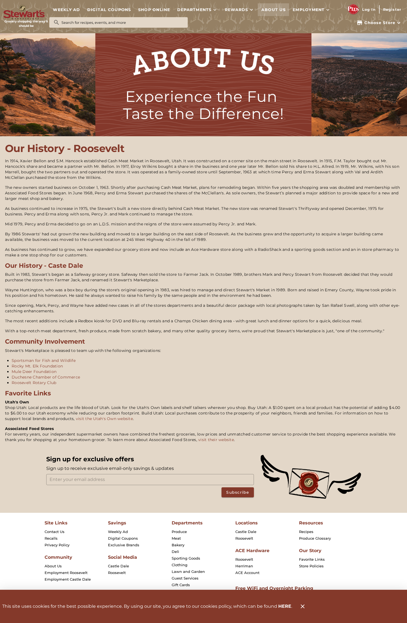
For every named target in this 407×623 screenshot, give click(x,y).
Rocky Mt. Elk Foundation (37, 366)
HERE (284, 606)
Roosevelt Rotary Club (34, 382)
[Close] (303, 606)
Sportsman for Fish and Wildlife (44, 360)
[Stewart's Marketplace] (26, 12)
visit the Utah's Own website (104, 418)
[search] (122, 22)
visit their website (216, 439)
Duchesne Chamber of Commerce (46, 377)
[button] (197, 9)
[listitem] (55, 531)
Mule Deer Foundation (34, 371)
